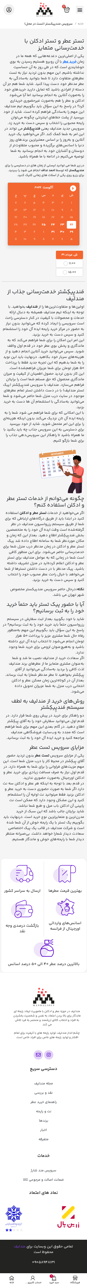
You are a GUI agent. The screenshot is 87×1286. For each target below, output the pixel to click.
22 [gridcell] (71, 224)
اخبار (43, 1130)
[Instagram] (48, 1054)
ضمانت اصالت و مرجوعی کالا (43, 1180)
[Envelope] (38, 1054)
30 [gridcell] (62, 232)
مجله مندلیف (43, 1083)
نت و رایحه (43, 1111)
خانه (81, 24)
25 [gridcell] (44, 224)
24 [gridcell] (53, 224)
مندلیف (20, 1246)
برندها (43, 1120)
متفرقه (43, 1139)
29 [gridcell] (71, 232)
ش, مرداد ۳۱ (69, 255)
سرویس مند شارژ (43, 1170)
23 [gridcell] (62, 224)
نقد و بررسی (43, 1093)
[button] (80, 9)
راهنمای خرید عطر (43, 1102)
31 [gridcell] (53, 232)
